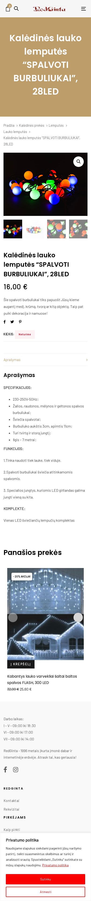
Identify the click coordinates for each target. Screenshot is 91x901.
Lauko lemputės (15, 131)
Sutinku (45, 879)
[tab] (46, 360)
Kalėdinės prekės (31, 125)
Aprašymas (12, 360)
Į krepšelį (21, 664)
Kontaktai (11, 800)
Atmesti (45, 892)
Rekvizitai (12, 809)
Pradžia (9, 125)
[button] (16, 9)
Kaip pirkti (12, 829)
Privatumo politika (55, 865)
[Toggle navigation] (76, 9)
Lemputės (56, 125)
